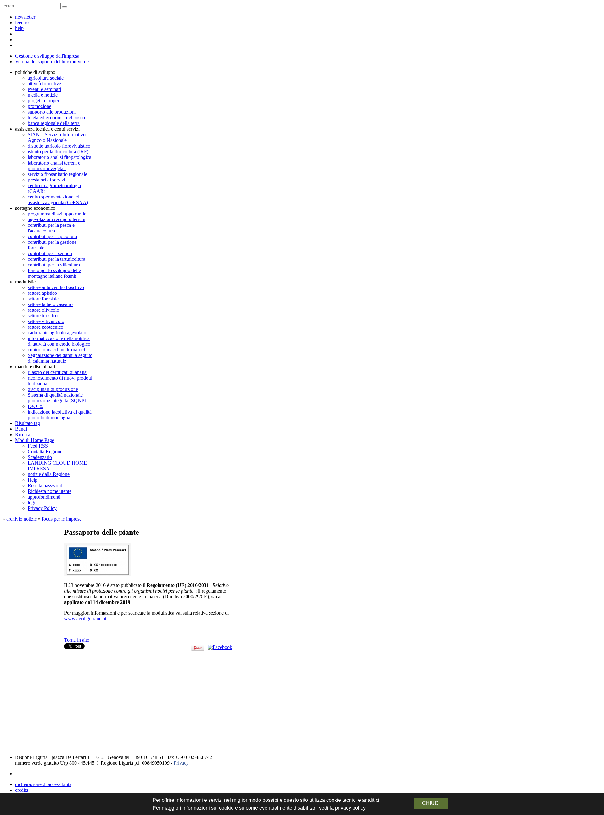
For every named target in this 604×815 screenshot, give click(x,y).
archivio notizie (21, 519)
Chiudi (431, 803)
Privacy (181, 763)
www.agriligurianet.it (85, 618)
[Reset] (64, 7)
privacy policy (350, 808)
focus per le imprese (61, 519)
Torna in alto (76, 640)
